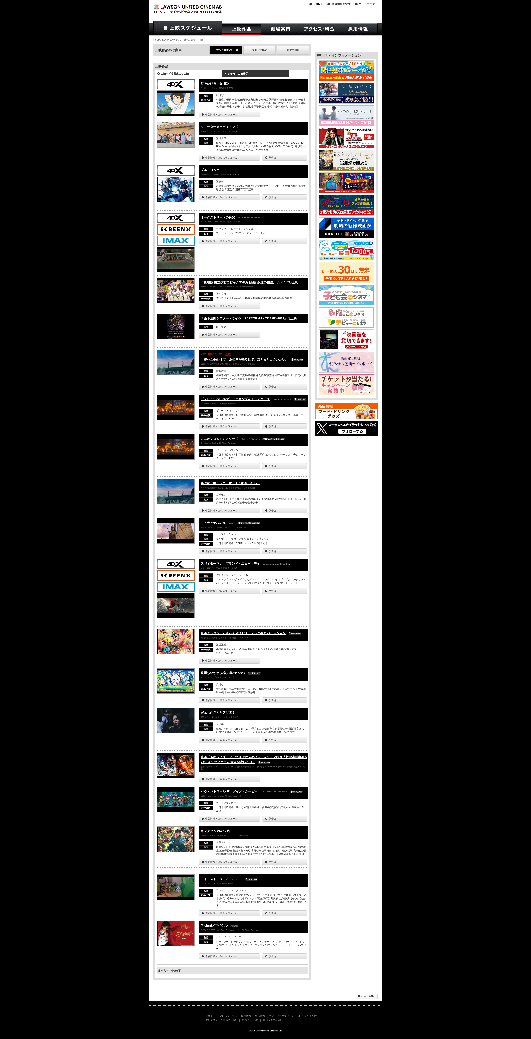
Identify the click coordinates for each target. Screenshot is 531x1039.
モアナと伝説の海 (213, 522)
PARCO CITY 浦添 (171, 40)
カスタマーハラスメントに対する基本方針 (293, 1015)
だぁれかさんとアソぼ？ (218, 712)
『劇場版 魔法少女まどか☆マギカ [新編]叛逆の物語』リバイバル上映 (249, 282)
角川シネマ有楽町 (273, 1020)
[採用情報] (358, 29)
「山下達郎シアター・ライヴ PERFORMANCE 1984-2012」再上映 (249, 318)
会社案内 (210, 1015)
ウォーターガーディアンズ (219, 126)
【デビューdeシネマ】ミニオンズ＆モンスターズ (235, 399)
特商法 (245, 1020)
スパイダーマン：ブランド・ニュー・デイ (230, 563)
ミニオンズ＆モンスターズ (219, 438)
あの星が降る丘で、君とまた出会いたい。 (230, 483)
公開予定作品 (259, 50)
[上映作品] (241, 29)
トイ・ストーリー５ (215, 879)
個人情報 (260, 1015)
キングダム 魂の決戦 (215, 831)
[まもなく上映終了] (255, 74)
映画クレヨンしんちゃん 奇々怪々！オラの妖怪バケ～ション (243, 633)
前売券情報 (293, 50)
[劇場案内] (280, 29)
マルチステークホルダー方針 (221, 1020)
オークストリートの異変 (218, 217)
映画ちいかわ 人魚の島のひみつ (223, 673)
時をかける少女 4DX (215, 83)
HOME (156, 40)
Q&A (256, 1020)
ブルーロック (210, 170)
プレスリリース (228, 1015)
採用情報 (246, 1015)
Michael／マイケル (214, 925)
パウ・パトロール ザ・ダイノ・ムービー (229, 791)
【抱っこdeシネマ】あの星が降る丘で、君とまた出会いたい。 (244, 359)
